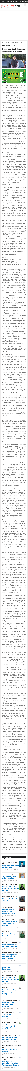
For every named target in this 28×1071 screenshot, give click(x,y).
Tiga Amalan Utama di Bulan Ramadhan (10, 877)
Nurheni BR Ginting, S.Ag (9, 1022)
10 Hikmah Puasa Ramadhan (8, 1015)
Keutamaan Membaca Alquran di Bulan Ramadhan (10, 923)
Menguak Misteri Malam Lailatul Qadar (10, 866)
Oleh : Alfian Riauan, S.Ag (9, 975)
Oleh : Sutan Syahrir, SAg (9, 884)
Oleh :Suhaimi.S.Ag (7, 907)
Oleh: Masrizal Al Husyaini (9, 896)
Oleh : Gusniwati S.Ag (8, 919)
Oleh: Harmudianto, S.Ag (9, 965)
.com (10, 6)
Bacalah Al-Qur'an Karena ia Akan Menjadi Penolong (10, 979)
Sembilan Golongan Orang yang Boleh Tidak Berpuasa (9, 1027)
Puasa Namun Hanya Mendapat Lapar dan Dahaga (9, 992)
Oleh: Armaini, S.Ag (7, 987)
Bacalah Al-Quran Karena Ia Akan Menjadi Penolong (10, 888)
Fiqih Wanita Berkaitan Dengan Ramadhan (10, 1038)
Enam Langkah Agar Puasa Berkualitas (9, 935)
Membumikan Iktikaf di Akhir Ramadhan (10, 900)
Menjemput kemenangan (6, 968)
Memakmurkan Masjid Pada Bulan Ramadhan (10, 945)
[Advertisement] (14, 25)
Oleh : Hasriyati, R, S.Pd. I (9, 874)
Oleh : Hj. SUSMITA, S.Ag (9, 1035)
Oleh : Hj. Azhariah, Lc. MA (9, 942)
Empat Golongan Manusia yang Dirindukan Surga (8, 911)
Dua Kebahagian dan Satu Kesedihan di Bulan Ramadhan (9, 956)
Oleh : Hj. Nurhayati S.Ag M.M (10, 931)
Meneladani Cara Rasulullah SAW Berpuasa (8, 1004)
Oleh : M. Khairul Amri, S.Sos (10, 952)
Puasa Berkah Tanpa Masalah (9, 1050)
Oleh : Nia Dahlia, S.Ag (8, 1012)
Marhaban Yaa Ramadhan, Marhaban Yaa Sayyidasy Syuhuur (10, 1063)
